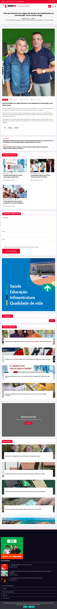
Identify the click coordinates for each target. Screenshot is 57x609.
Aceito (25, 606)
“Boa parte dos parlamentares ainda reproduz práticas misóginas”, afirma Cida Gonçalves (28, 341)
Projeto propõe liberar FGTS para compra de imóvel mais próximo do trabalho (25, 473)
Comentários (5, 217)
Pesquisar (7, 316)
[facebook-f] (48, 1)
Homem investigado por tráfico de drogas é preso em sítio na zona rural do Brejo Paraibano (25, 394)
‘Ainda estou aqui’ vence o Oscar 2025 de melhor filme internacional (26, 578)
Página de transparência (8, 592)
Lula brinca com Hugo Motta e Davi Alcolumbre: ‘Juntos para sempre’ (22, 456)
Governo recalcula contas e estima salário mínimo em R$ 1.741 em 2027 (23, 509)
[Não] (55, 605)
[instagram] (52, 1)
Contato (4, 588)
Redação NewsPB (25, 99)
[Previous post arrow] (53, 141)
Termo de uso (6, 598)
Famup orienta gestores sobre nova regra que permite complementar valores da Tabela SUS (12, 176)
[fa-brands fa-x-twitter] (50, 1)
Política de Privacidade (8, 585)
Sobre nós (5, 595)
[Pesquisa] (53, 6)
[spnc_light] (55, 6)
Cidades (5, 99)
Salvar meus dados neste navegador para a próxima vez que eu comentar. (21, 247)
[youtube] (54, 1)
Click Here (28, 423)
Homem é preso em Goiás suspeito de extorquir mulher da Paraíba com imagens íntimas (27, 359)
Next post (5, 144)
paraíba (13, 99)
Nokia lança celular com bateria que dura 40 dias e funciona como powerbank (25, 491)
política (16, 99)
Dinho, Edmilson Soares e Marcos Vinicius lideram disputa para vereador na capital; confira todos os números (25, 147)
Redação (7, 173)
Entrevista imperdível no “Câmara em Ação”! (21, 564)
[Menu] (49, 6)
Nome (3, 231)
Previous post (6, 138)
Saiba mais (31, 606)
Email (3, 239)
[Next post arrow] (53, 148)
